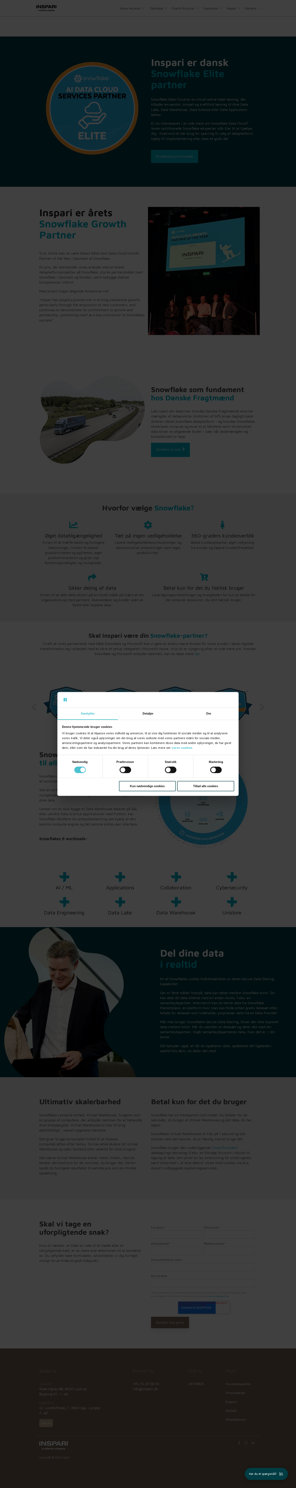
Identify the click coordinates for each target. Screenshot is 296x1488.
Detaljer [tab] (148, 713)
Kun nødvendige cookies (147, 786)
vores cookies (182, 747)
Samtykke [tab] (87, 713)
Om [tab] (208, 713)
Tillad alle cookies (205, 786)
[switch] (125, 770)
